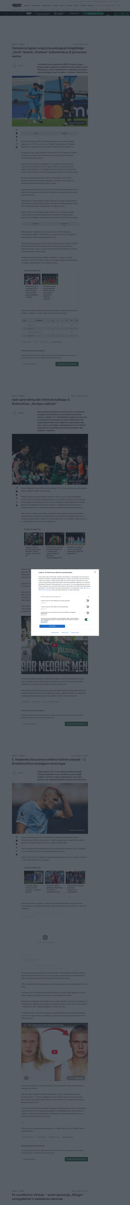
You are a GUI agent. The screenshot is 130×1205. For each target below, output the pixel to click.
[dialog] (65, 602)
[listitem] (65, 597)
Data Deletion (55, 632)
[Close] (95, 572)
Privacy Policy (75, 632)
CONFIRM (52, 626)
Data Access (65, 632)
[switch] (87, 600)
